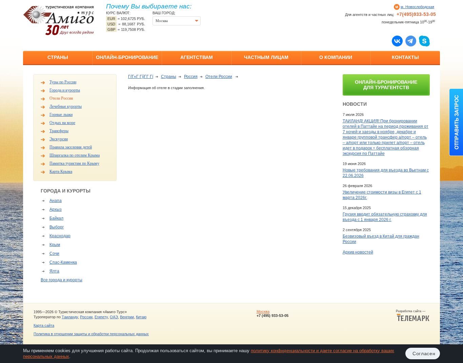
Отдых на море (62, 122)
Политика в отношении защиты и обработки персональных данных (91, 334)
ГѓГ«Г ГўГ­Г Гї (140, 76)
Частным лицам (266, 57)
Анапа (55, 200)
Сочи (54, 253)
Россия (191, 76)
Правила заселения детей (70, 147)
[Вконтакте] (397, 41)
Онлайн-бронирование (127, 57)
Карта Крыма (60, 171)
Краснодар (60, 236)
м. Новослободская (417, 7)
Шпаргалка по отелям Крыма (74, 155)
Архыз (55, 209)
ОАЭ (114, 317)
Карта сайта (44, 325)
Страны (57, 57)
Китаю (141, 317)
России (86, 317)
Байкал (56, 218)
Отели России (61, 98)
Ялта (54, 271)
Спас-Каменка (63, 262)
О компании (335, 57)
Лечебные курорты (65, 106)
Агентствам (196, 57)
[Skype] (424, 41)
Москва (263, 311)
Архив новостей (358, 252)
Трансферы (58, 130)
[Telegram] (410, 41)
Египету (101, 317)
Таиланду (70, 317)
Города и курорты (64, 90)
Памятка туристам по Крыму (74, 163)
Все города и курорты (61, 280)
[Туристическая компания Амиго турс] (58, 20)
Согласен (424, 353)
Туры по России (62, 82)
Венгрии (127, 317)
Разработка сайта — (412, 311)
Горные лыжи (61, 114)
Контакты (405, 57)
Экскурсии (58, 139)
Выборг (56, 227)
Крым (54, 244)
